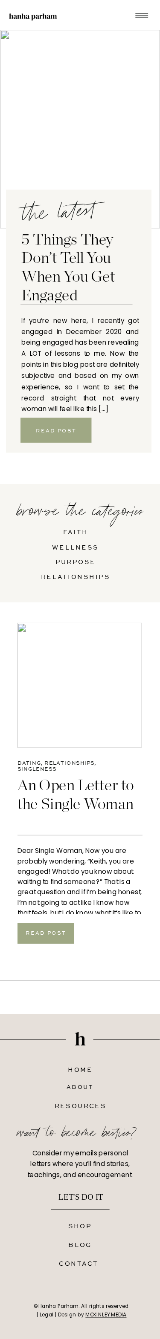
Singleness (36, 769)
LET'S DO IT (80, 1197)
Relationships (69, 763)
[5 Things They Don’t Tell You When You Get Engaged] (80, 129)
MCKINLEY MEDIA (105, 1315)
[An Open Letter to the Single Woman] (79, 684)
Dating (29, 763)
